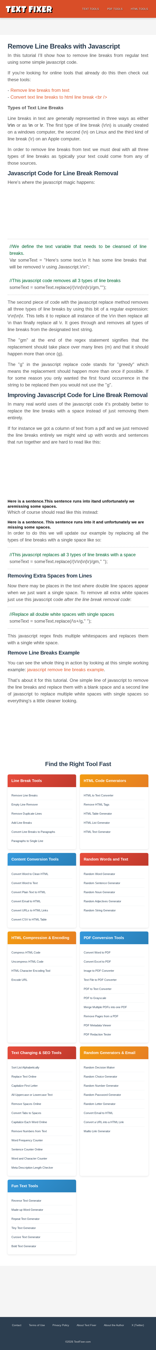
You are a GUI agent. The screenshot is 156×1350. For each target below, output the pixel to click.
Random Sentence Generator (102, 883)
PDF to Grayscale (95, 998)
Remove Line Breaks (24, 795)
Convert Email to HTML (26, 901)
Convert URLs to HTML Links (29, 910)
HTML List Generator (97, 822)
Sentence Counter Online (27, 1149)
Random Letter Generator (99, 1103)
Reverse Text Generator (26, 1200)
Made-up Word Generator (27, 1209)
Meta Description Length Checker (32, 1167)
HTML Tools (139, 8)
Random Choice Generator (100, 1076)
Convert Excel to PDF (97, 961)
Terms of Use (37, 1325)
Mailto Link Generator (97, 1131)
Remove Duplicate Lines (26, 813)
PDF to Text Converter (97, 988)
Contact (16, 1325)
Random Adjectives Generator (102, 901)
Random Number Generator (101, 1085)
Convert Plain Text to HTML (28, 892)
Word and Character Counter (29, 1158)
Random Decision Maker (99, 1067)
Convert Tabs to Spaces (26, 1113)
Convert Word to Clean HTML (29, 874)
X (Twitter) (138, 1325)
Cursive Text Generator (25, 1237)
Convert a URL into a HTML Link (104, 1122)
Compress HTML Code (25, 952)
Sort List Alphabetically (25, 1067)
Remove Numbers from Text (29, 1131)
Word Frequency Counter (27, 1140)
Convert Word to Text (24, 883)
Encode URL (19, 979)
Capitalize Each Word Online (29, 1122)
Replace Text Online (23, 1076)
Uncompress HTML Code (27, 961)
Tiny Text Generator (23, 1228)
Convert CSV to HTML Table (29, 919)
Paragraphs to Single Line (27, 841)
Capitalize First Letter (24, 1085)
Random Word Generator (99, 874)
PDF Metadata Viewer (97, 1025)
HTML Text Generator (97, 831)
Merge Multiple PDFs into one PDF (105, 1007)
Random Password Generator (102, 1094)
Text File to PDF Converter (100, 979)
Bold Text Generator (23, 1246)
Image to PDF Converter (99, 970)
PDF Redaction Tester (97, 1034)
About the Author (114, 1325)
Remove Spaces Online (26, 1103)
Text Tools (90, 8)
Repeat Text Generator (25, 1218)
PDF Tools (115, 8)
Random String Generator (100, 910)
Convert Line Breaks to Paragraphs (33, 831)
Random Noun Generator (99, 892)
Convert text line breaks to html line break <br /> (58, 97)
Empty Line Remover (24, 804)
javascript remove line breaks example (65, 669)
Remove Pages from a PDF (101, 1016)
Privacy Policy (61, 1325)
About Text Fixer (86, 1325)
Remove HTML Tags (96, 804)
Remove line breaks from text (39, 90)
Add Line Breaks (21, 822)
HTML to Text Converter (98, 795)
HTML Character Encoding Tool (30, 970)
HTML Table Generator (98, 813)
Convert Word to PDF (97, 952)
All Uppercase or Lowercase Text (32, 1094)
